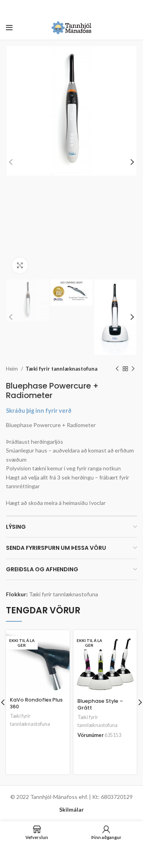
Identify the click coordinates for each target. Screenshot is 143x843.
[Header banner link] (59, 8)
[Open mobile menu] (9, 28)
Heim (12, 368)
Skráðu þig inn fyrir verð (39, 410)
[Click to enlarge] (20, 265)
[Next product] (133, 369)
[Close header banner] (133, 8)
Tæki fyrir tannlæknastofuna (61, 368)
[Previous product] (117, 369)
